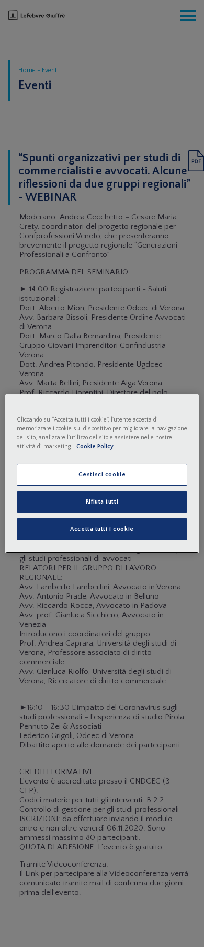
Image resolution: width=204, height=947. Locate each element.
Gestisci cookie (102, 474)
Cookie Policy (95, 446)
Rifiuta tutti (102, 501)
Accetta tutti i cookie (102, 528)
